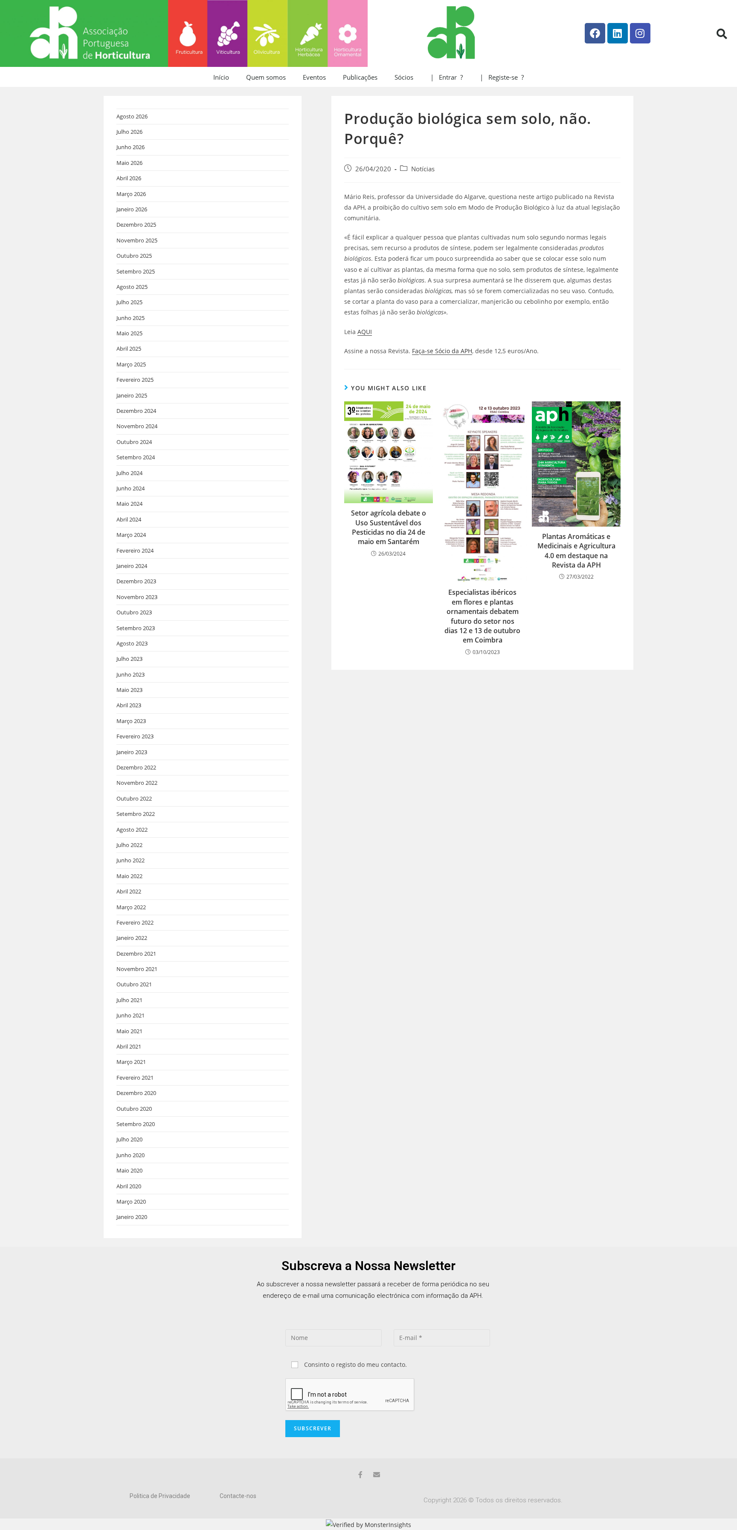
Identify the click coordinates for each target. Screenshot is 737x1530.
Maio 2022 (129, 876)
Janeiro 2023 (131, 752)
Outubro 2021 (134, 984)
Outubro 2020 (134, 1108)
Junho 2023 (130, 674)
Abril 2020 (128, 1186)
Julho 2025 (129, 302)
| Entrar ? (446, 77)
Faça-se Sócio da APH (442, 351)
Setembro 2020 (135, 1124)
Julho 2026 (129, 131)
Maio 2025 (129, 333)
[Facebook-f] (360, 1474)
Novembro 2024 (136, 426)
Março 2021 (131, 1062)
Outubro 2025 (134, 255)
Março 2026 (131, 194)
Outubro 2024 (134, 442)
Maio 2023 (129, 690)
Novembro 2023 (136, 597)
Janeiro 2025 (131, 395)
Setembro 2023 (135, 628)
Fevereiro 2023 (135, 736)
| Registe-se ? (502, 77)
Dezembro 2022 (136, 767)
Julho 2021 (129, 1000)
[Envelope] (376, 1474)
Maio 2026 (129, 163)
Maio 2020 (129, 1170)
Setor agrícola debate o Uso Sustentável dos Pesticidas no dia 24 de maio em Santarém (388, 527)
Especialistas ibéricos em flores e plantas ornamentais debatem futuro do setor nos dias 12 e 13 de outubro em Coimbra (482, 616)
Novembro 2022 (136, 783)
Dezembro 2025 (136, 224)
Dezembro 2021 (136, 953)
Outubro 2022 (134, 798)
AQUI (364, 332)
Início (221, 77)
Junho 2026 (130, 147)
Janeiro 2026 (131, 209)
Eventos (314, 77)
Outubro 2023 (134, 612)
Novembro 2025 (136, 240)
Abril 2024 (128, 519)
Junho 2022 (130, 860)
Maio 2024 (129, 503)
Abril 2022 (128, 891)
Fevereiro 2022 (135, 922)
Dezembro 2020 (136, 1093)
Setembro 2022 (135, 814)
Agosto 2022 (132, 829)
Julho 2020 (129, 1139)
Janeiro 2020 (131, 1217)
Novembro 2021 (136, 969)
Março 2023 (131, 721)
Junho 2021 (130, 1015)
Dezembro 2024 (136, 411)
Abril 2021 (128, 1046)
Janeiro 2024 (131, 566)
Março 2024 (131, 535)
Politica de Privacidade (160, 1496)
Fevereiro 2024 (135, 550)
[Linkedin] (617, 33)
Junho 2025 (130, 318)
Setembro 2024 (135, 457)
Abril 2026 (128, 178)
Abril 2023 (128, 705)
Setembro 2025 (135, 271)
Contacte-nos (238, 1496)
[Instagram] (640, 33)
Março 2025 (131, 364)
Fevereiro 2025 (135, 379)
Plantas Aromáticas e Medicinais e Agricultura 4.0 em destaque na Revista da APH (576, 551)
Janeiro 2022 (131, 938)
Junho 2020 (130, 1155)
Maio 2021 (129, 1031)
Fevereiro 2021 (135, 1077)
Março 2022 (131, 907)
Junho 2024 (130, 488)
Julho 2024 (129, 473)
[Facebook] (595, 33)
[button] (721, 33)
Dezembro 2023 (136, 581)
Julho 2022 (129, 845)
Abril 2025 (128, 348)
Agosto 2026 (132, 116)
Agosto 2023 (132, 643)
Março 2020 (131, 1201)
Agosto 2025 (132, 287)
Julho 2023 (129, 659)
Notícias (423, 169)
